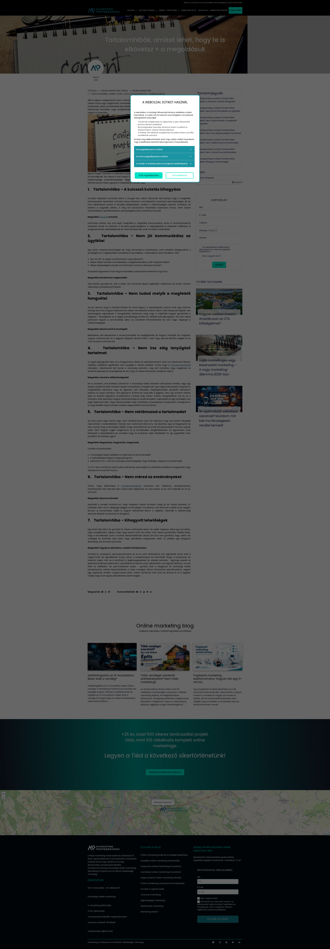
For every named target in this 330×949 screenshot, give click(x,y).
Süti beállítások (179, 175)
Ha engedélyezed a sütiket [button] (149, 149)
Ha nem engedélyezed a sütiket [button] (152, 156)
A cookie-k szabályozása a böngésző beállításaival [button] (161, 163)
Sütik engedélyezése (149, 175)
